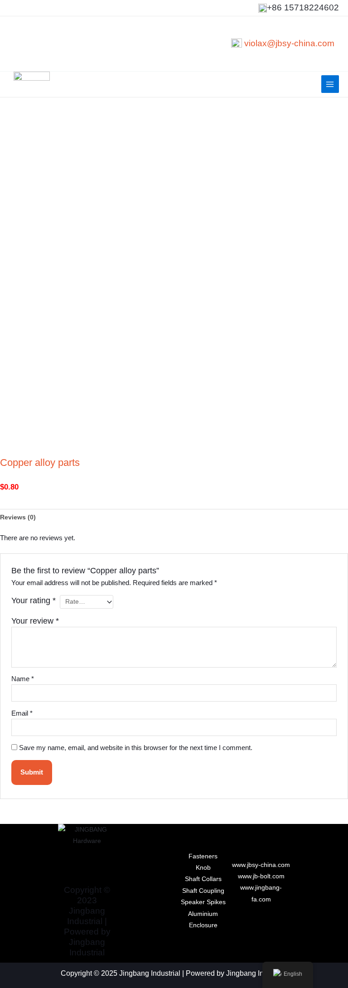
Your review (35, 620)
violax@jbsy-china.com (289, 43)
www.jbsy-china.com (261, 865)
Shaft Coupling (203, 890)
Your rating (33, 600)
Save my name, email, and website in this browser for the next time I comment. (135, 747)
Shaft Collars (203, 879)
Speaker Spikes (203, 902)
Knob (203, 867)
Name (22, 679)
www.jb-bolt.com (261, 876)
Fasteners (203, 856)
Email (22, 713)
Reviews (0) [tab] (18, 517)
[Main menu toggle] (330, 84)
